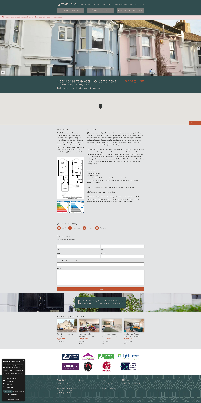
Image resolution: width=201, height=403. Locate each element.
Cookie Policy (13, 397)
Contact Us (137, 4)
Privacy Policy (104, 387)
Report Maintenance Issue (131, 10)
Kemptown (60, 385)
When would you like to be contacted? (67, 260)
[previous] (2, 48)
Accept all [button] (8, 391)
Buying (103, 4)
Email (58, 253)
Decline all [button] (18, 391)
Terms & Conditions (106, 383)
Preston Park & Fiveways (65, 390)
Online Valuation (71, 10)
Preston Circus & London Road (67, 388)
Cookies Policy (105, 385)
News (130, 4)
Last (102, 249)
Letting (96, 4)
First (58, 249)
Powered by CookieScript (13, 399)
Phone (103, 253)
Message (59, 268)
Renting (109, 4)
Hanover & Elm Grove (63, 383)
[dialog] (13, 380)
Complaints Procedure (107, 388)
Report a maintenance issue (131, 383)
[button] (13, 395)
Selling (90, 4)
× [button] (23, 360)
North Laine (61, 387)
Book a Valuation (101, 10)
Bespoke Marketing (120, 4)
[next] (198, 48)
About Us (83, 4)
